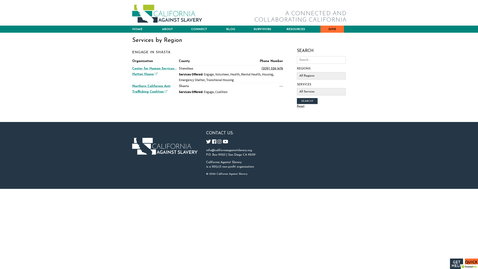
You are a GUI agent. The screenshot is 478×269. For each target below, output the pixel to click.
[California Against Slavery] (167, 14)
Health (235, 74)
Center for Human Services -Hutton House (154, 71)
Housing (267, 74)
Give (332, 29)
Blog (230, 29)
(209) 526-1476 (272, 68)
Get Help (456, 264)
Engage (209, 74)
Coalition (221, 92)
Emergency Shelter (192, 80)
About (167, 29)
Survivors (262, 29)
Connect (199, 29)
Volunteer (222, 74)
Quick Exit (471, 264)
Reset (301, 106)
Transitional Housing (220, 80)
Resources (295, 29)
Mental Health (250, 74)
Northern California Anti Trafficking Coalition (151, 89)
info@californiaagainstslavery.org (229, 150)
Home (137, 29)
